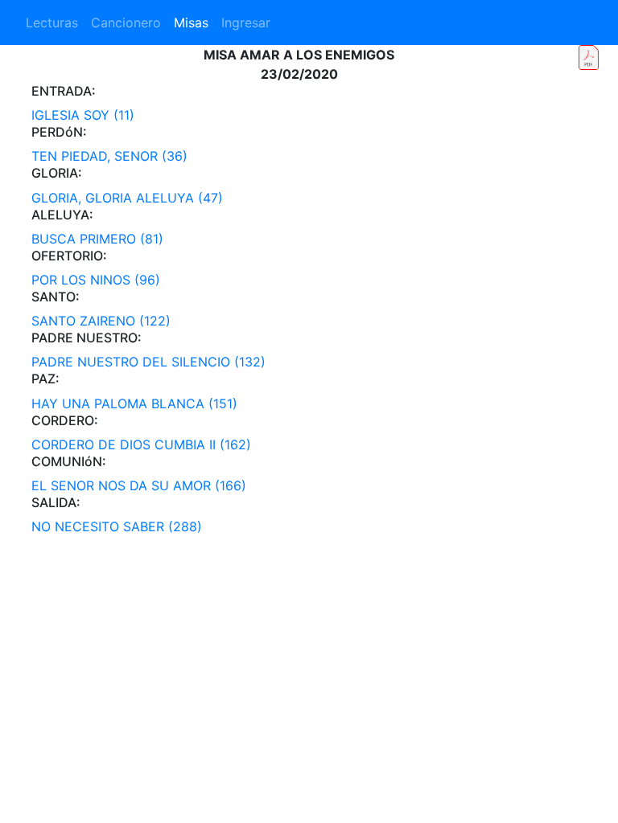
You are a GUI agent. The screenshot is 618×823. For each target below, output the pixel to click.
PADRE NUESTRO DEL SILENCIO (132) (148, 362)
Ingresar (245, 22)
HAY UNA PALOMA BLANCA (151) (134, 403)
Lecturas (52, 22)
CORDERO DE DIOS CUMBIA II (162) (141, 444)
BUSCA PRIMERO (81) (97, 239)
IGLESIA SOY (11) (82, 115)
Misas (191, 22)
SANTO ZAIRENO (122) (101, 321)
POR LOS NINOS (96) (95, 280)
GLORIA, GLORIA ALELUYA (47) (127, 198)
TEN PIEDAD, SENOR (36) (109, 156)
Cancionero (126, 22)
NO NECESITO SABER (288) (116, 526)
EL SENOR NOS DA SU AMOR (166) (138, 485)
